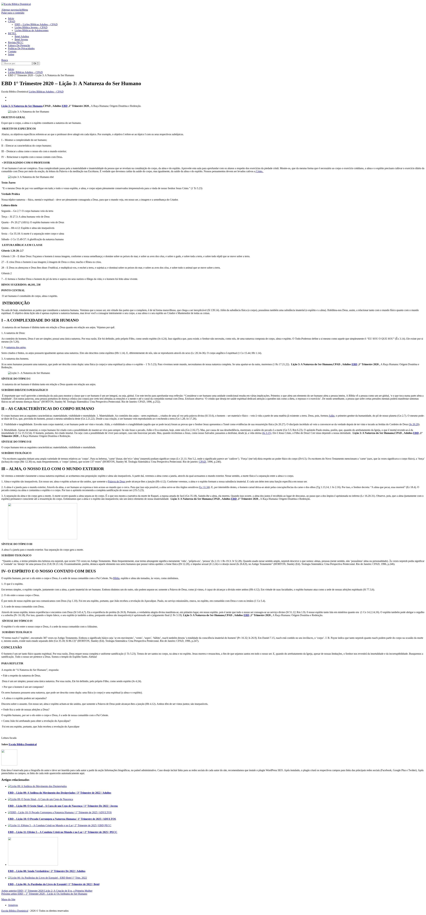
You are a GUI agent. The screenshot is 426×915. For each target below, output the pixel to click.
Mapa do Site (8, 899)
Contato (12, 51)
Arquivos (13, 905)
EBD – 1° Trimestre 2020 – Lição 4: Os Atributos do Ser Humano (44, 893)
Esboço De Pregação (19, 45)
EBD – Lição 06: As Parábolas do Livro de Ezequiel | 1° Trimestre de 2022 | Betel (53, 884)
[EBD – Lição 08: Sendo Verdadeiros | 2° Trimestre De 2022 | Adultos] (33, 864)
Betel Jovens (21, 39)
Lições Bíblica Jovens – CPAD (31, 27)
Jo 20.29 (414, 424)
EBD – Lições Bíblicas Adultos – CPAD (36, 24)
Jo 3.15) (267, 433)
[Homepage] (16, 4)
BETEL (12, 33)
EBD (416, 433)
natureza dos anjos (16, 347)
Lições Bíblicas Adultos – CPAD (46, 91)
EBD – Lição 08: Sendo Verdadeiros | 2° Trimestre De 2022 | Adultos (46, 871)
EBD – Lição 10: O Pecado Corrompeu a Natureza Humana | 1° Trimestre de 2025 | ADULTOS (62, 818)
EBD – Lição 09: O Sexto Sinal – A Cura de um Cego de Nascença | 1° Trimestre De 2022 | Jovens (63, 805)
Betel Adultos (22, 36)
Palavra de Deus (116, 481)
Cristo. (259, 171)
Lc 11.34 (204, 487)
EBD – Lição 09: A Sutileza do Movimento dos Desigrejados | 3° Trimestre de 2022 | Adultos (59, 792)
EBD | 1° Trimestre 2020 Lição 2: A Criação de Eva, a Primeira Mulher (46, 890)
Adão (331, 415)
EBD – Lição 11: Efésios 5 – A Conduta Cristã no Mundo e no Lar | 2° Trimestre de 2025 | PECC (62, 832)
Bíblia (116, 578)
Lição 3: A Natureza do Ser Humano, (22, 106)
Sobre (11, 54)
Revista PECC (15, 42)
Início (11, 18)
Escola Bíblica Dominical (14, 910)
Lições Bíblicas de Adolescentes (31, 30)
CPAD (11, 21)
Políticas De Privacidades (21, 48)
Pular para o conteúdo (12, 12)
